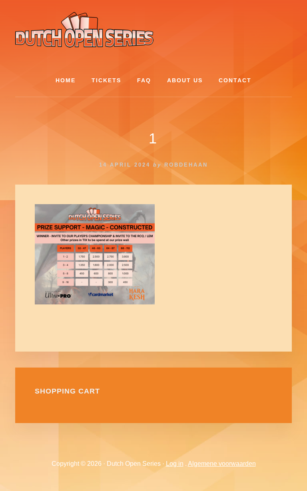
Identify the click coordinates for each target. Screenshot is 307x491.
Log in (174, 463)
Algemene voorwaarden (222, 463)
